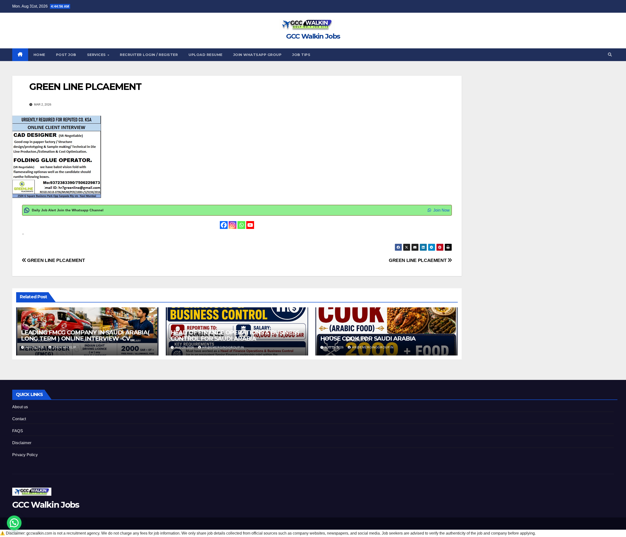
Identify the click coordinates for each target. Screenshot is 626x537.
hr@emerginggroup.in (223, 347)
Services (97, 55)
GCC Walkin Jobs (313, 36)
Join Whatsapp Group (257, 55)
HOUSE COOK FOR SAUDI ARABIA (368, 338)
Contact (19, 419)
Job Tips (301, 55)
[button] (610, 55)
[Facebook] (224, 225)
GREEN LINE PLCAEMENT (418, 260)
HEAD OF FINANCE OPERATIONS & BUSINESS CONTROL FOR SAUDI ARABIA (235, 335)
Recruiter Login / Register (149, 55)
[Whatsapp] (241, 225)
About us (20, 407)
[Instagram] (232, 225)
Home (39, 55)
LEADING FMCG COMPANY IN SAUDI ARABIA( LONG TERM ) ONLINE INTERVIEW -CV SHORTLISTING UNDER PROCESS (85, 338)
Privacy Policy (25, 455)
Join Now (441, 210)
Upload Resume (206, 55)
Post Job (66, 55)
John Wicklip (64, 347)
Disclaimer (21, 443)
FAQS (17, 431)
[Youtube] (250, 225)
